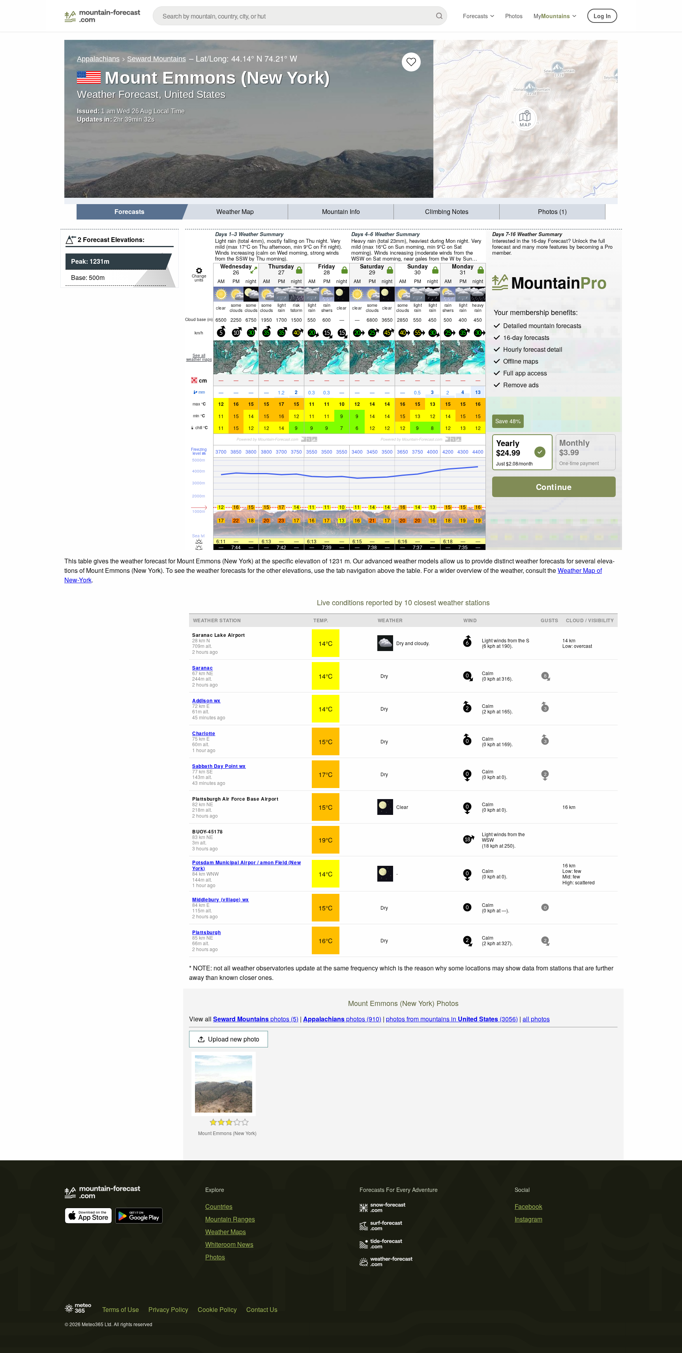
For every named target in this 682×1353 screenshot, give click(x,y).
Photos (514, 16)
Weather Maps (225, 1231)
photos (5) (255, 1018)
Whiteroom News (229, 1244)
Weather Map (235, 211)
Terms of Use (120, 1309)
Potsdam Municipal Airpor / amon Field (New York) (246, 865)
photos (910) (342, 1018)
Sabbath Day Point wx (219, 765)
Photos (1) (552, 211)
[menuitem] (129, 212)
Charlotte (203, 733)
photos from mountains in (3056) (452, 1018)
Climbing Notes (446, 211)
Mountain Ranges (230, 1219)
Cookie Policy (217, 1309)
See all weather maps (199, 357)
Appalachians (98, 59)
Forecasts (475, 16)
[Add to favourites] (411, 62)
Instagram (528, 1219)
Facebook (528, 1206)
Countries (218, 1206)
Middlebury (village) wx (220, 899)
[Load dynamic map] (525, 119)
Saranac (202, 667)
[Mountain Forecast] (102, 15)
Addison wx (206, 700)
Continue (554, 486)
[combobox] (300, 15)
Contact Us (261, 1309)
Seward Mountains (156, 59)
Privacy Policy (168, 1309)
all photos (536, 1018)
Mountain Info (341, 211)
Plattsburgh (206, 932)
